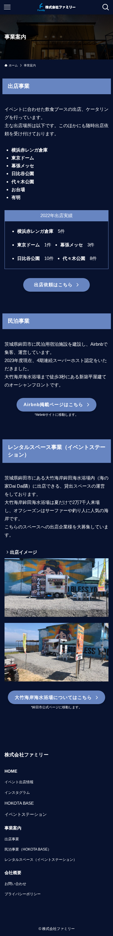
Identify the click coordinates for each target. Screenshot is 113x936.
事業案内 (13, 828)
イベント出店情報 (19, 782)
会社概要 (13, 872)
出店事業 (12, 839)
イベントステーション (26, 814)
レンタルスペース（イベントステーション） (41, 859)
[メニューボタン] (7, 7)
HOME (11, 771)
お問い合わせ (15, 884)
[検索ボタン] (106, 7)
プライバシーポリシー (23, 894)
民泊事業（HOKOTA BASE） (28, 849)
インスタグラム (17, 792)
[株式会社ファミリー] (56, 7)
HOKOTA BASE (19, 803)
